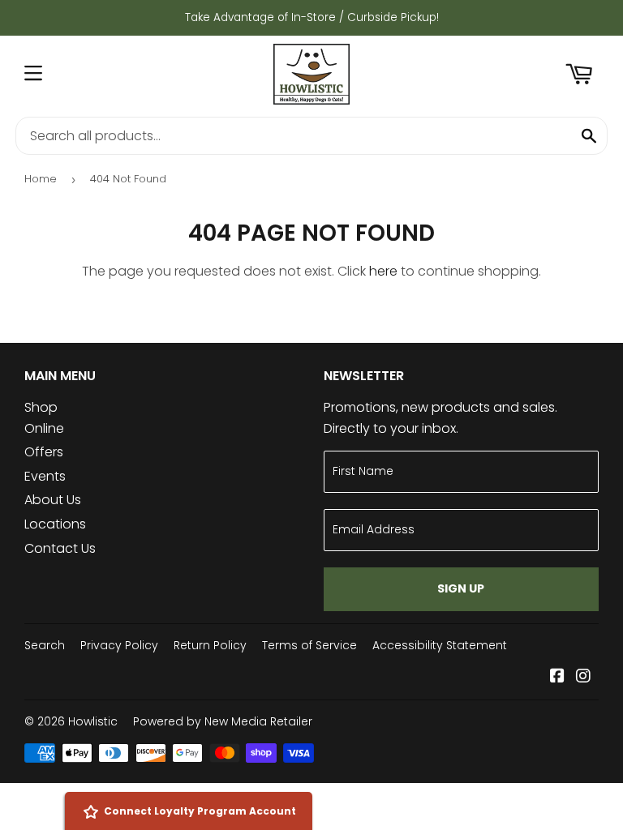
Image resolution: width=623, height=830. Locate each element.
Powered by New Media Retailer (222, 721)
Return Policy (210, 645)
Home (40, 178)
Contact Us (60, 548)
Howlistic (93, 721)
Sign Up (460, 588)
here (383, 271)
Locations (55, 524)
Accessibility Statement (439, 645)
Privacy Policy (119, 645)
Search (44, 645)
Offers (43, 452)
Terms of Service (309, 645)
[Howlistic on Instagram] (583, 677)
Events (45, 476)
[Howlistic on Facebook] (557, 677)
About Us (52, 499)
